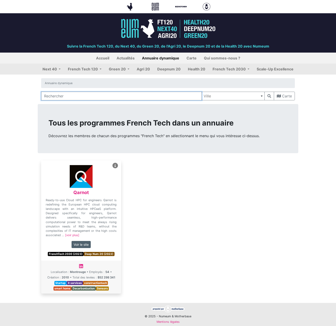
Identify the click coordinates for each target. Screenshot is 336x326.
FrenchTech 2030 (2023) (66, 254)
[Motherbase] (206, 6)
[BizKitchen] (181, 6)
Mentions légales (168, 321)
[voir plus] (72, 235)
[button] (51, 69)
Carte (286, 96)
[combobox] (233, 96)
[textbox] (233, 96)
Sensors (102, 288)
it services (75, 283)
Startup (60, 283)
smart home (62, 288)
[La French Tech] (130, 6)
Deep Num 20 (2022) (99, 254)
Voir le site (81, 244)
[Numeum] (156, 6)
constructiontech (95, 283)
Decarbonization (84, 288)
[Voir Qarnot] (115, 166)
